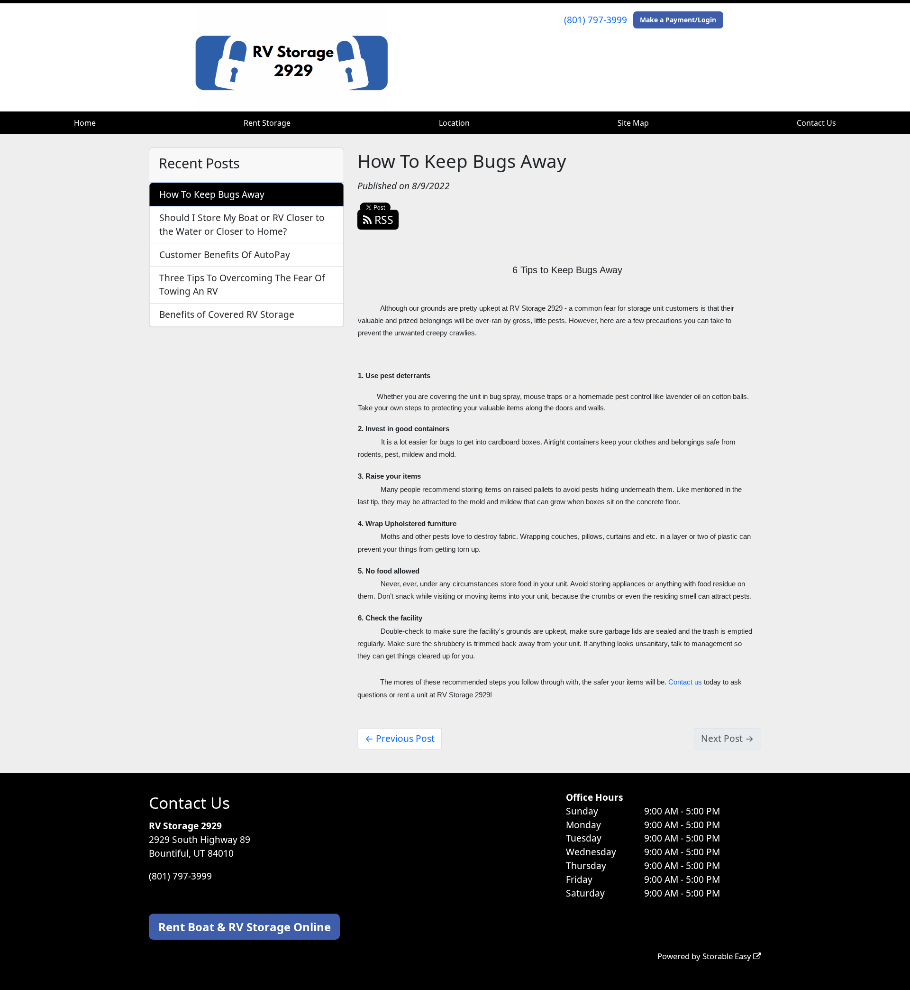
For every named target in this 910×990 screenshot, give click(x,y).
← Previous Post (400, 738)
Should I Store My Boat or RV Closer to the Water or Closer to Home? (242, 224)
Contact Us (816, 123)
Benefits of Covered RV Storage (226, 314)
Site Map (633, 123)
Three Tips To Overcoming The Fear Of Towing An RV (242, 284)
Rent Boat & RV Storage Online (244, 926)
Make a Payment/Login (678, 19)
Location (454, 123)
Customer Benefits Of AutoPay (224, 254)
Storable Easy (727, 956)
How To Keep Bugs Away (211, 194)
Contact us (685, 682)
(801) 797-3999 (595, 19)
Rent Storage (267, 123)
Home (85, 123)
